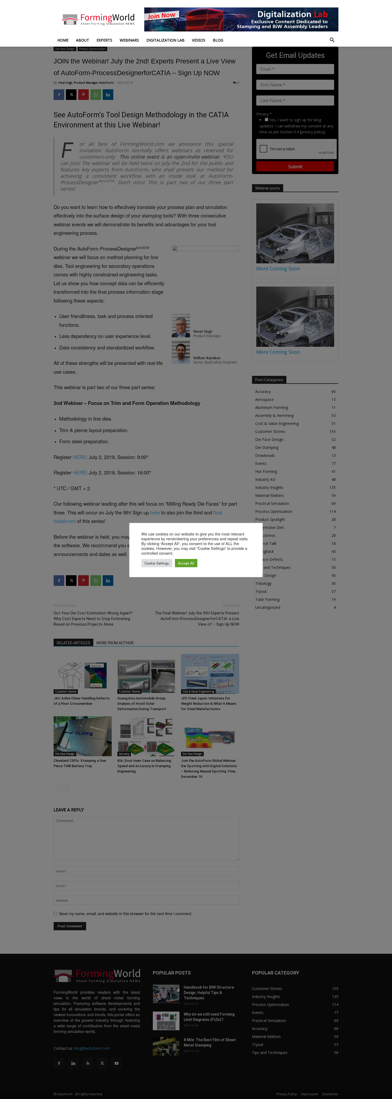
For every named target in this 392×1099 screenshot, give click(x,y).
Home (63, 40)
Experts (104, 40)
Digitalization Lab (165, 40)
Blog (218, 40)
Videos (198, 40)
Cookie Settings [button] (157, 563)
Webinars (129, 40)
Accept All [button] (186, 563)
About (82, 40)
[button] (332, 40)
